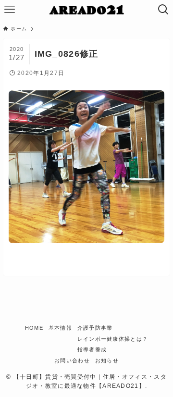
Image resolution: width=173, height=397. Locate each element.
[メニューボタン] (9, 9)
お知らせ (107, 360)
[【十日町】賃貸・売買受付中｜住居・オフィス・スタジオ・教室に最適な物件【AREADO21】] (86, 9)
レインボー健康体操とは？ (112, 339)
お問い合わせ (72, 360)
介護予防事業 (95, 328)
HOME (34, 328)
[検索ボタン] (163, 9)
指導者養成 (92, 349)
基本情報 (60, 328)
